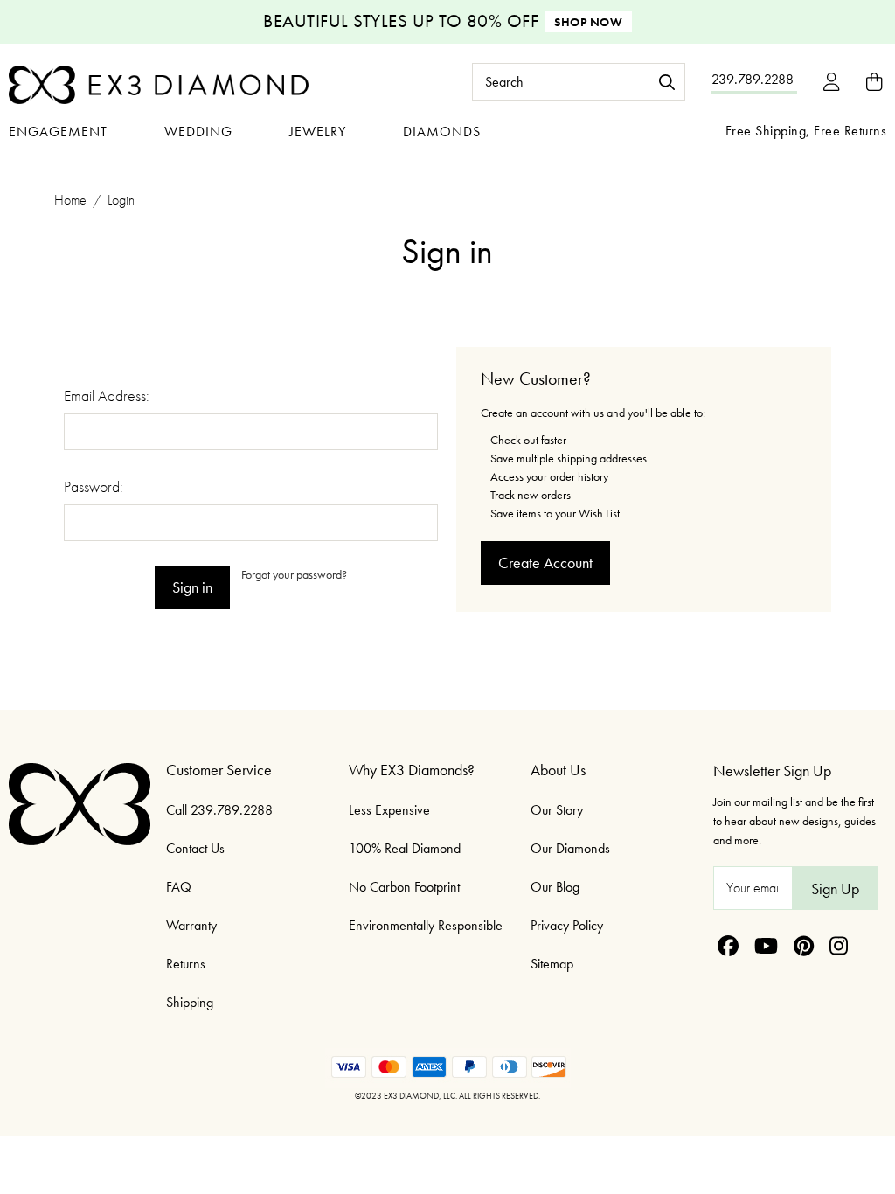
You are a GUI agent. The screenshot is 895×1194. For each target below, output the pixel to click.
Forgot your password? (294, 574)
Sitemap (552, 964)
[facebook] (728, 946)
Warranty (191, 925)
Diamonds (442, 131)
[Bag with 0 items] (874, 82)
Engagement (58, 131)
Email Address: (106, 395)
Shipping (189, 1002)
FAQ (178, 887)
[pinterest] (803, 946)
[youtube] (766, 946)
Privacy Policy (567, 925)
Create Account (545, 562)
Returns (185, 964)
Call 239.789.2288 (219, 810)
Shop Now (588, 22)
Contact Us (195, 848)
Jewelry (317, 131)
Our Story (557, 810)
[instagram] (838, 946)
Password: (93, 486)
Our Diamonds (570, 848)
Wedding (198, 131)
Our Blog (555, 887)
